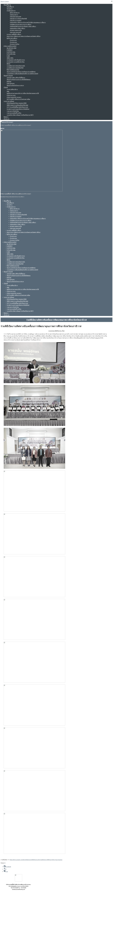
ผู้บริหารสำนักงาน (14, 12)
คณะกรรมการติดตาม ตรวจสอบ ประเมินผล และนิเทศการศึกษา (24, 36)
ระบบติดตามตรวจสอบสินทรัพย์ (15, 67)
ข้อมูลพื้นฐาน (7, 4)
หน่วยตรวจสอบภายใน (16, 30)
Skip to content (5, 1)
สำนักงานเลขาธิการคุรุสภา (14, 97)
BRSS (8, 63)
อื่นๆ (63, 331)
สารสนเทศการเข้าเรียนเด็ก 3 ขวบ (16, 60)
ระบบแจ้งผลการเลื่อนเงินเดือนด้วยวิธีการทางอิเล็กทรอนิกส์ (22, 73)
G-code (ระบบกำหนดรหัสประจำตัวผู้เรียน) (18, 109)
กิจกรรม (59, 331)
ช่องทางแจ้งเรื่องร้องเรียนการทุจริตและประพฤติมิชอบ (21, 71)
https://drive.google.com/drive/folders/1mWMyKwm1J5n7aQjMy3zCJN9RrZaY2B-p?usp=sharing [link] (36, 859)
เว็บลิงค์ (6, 87)
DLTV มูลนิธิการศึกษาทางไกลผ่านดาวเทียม (18, 99)
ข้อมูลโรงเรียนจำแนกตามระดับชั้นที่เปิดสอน (18, 79)
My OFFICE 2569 (11, 48)
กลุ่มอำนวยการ (14, 14)
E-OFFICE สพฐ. (11, 52)
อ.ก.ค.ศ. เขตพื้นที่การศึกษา (14, 34)
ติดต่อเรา (6, 117)
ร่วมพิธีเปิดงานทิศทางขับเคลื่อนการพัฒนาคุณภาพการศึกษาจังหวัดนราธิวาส (56, 320)
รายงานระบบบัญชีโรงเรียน (14, 113)
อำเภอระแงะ (13, 40)
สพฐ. (8, 91)
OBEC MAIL (10, 58)
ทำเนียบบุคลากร (11, 10)
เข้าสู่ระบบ (6, 119)
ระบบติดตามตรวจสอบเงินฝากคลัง (16, 65)
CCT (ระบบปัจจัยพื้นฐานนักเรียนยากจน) (17, 107)
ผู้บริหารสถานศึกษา (12, 38)
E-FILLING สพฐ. (11, 54)
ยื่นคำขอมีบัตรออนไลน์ (13, 69)
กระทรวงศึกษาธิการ (12, 89)
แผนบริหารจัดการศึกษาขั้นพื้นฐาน (16, 77)
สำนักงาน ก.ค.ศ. (11, 95)
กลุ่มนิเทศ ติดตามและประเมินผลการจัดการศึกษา (23, 26)
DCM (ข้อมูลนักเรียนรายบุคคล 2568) (17, 103)
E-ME (8, 56)
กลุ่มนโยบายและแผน (15, 16)
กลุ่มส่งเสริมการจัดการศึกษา (17, 28)
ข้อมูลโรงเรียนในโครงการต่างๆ (15, 85)
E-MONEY (10, 50)
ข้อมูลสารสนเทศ (8, 75)
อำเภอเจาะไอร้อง (14, 44)
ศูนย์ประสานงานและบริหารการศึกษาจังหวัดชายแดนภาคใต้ (23, 93)
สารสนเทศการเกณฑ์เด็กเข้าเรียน (15, 62)
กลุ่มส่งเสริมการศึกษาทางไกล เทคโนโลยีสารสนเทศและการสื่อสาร (28, 22)
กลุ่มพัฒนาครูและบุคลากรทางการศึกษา (20, 24)
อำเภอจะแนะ (13, 42)
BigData (9, 81)
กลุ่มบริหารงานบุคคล (15, 20)
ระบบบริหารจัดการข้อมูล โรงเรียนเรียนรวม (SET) (20, 115)
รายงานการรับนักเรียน (13, 111)
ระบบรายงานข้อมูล (9, 101)
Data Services (10, 83)
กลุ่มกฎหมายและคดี (15, 32)
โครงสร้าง (9, 8)
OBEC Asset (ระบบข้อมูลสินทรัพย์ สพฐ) (17, 105)
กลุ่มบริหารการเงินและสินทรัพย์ (18, 18)
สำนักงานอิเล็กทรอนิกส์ (10, 46)
